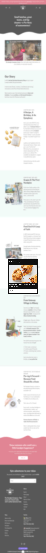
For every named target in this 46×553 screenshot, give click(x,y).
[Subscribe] (35, 291)
